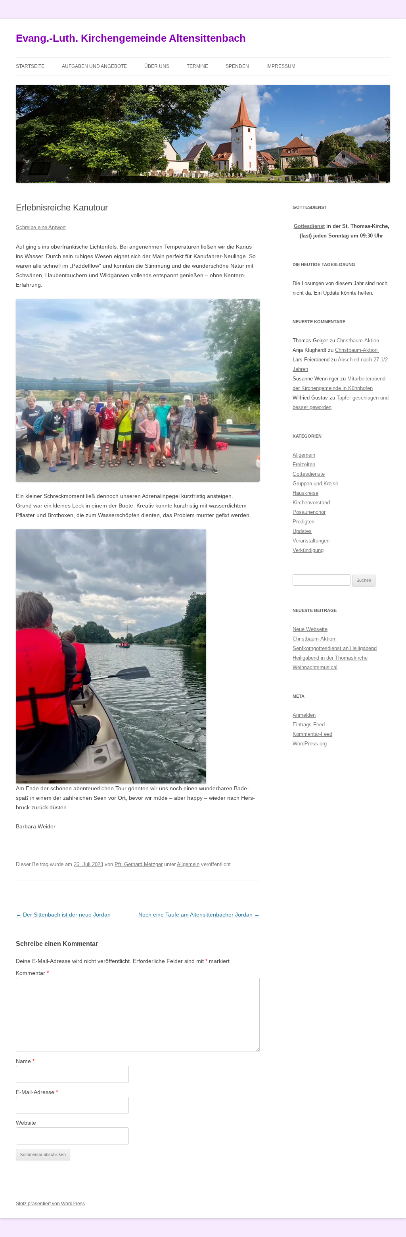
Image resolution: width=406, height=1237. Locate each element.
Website (26, 1122)
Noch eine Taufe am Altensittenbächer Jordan (199, 914)
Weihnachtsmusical (315, 667)
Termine (197, 66)
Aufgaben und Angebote (94, 66)
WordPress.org (310, 744)
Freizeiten (304, 464)
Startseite (30, 66)
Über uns (156, 66)
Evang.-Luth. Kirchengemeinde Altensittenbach (131, 38)
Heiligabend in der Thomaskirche (330, 658)
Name (25, 1061)
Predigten (303, 522)
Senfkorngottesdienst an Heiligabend (335, 648)
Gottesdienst (309, 226)
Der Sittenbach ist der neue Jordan (63, 914)
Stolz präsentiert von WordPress (50, 1203)
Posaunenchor (309, 512)
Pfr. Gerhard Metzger (139, 864)
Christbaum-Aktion (359, 341)
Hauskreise (305, 493)
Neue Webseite (310, 629)
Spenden (237, 66)
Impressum (280, 66)
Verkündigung (308, 550)
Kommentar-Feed (312, 734)
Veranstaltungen (311, 541)
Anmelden (304, 715)
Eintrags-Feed (309, 725)
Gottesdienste (309, 474)
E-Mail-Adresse (37, 1092)
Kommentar (32, 973)
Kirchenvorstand (311, 503)
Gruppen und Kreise (315, 483)
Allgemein (188, 864)
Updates (302, 531)
